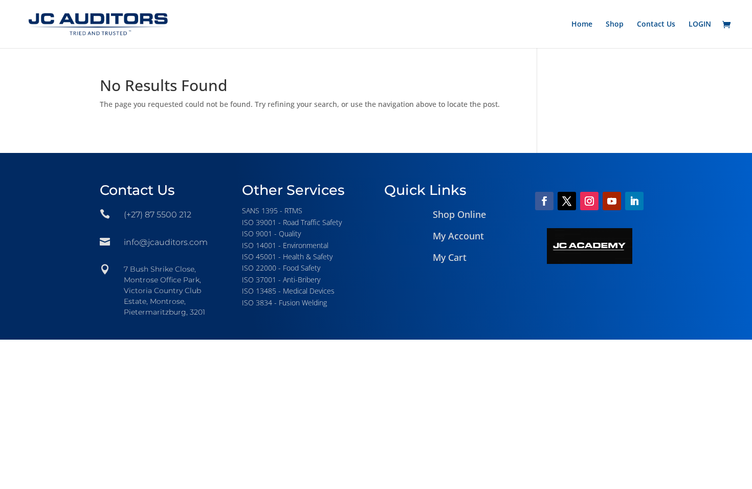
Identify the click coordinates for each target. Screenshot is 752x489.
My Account (458, 236)
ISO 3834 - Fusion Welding (284, 302)
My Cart (450, 257)
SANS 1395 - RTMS (272, 210)
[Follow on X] (567, 201)
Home (581, 24)
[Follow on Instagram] (589, 201)
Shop (615, 24)
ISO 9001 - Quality (271, 233)
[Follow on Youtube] (612, 201)
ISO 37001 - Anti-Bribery (281, 279)
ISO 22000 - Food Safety (281, 268)
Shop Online (459, 214)
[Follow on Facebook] (544, 201)
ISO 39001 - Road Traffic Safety (292, 222)
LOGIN (700, 24)
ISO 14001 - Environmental (285, 245)
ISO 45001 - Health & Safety (287, 256)
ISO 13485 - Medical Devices (288, 291)
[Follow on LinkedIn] (634, 201)
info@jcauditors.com (166, 242)
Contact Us (656, 24)
